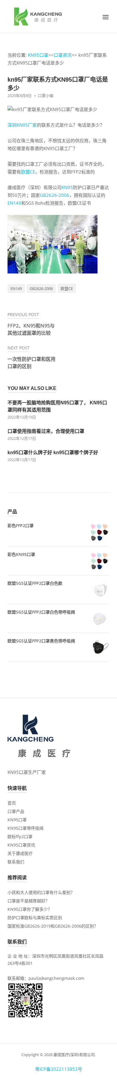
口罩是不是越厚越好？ (29, 901)
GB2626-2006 (54, 195)
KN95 (67, 187)
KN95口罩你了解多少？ (30, 909)
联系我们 (16, 862)
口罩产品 (16, 811)
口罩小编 (45, 95)
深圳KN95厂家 (22, 125)
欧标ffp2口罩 (20, 836)
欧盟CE (28, 172)
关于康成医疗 (20, 853)
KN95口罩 (38, 55)
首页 (12, 803)
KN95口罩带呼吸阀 (26, 828)
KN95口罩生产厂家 (27, 772)
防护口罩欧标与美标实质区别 (35, 917)
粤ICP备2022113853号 (58, 1069)
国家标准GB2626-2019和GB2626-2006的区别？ (53, 926)
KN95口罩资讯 (21, 845)
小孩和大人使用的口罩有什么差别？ (41, 892)
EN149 (14, 203)
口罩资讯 (63, 55)
